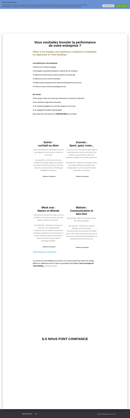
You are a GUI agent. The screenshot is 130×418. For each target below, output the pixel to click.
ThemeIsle (112, 414)
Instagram (19, 414)
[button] (34, 395)
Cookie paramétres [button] (108, 5)
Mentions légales (27, 414)
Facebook (16, 414)
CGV (36, 414)
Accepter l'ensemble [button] (121, 5)
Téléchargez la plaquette (44, 252)
